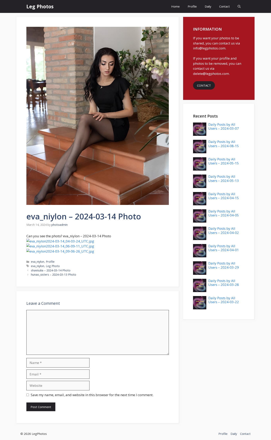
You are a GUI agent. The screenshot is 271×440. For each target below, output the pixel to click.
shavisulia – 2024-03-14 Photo (50, 270)
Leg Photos (40, 6)
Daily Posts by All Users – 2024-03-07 (223, 126)
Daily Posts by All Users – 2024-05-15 (223, 161)
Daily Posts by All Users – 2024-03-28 (223, 282)
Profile (192, 6)
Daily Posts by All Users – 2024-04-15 (223, 196)
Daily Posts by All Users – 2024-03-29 (223, 265)
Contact (224, 6)
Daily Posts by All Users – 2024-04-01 (223, 248)
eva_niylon (37, 261)
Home (175, 6)
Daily (208, 6)
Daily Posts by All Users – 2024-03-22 (223, 300)
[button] (239, 6)
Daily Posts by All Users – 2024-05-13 (223, 178)
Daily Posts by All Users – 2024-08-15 (223, 143)
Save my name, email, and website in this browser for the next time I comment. (92, 395)
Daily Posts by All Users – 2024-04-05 (223, 213)
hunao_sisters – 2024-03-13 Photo (53, 274)
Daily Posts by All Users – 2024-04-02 (223, 230)
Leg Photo (53, 266)
